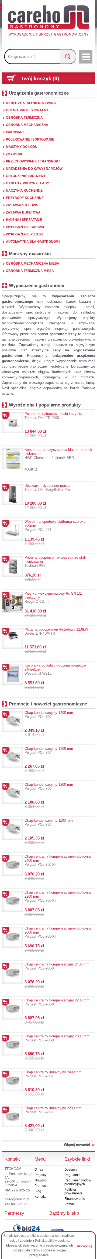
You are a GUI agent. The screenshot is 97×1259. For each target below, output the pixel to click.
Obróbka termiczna (24, 117)
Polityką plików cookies (52, 1241)
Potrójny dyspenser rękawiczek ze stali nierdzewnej (55, 561)
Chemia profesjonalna (27, 110)
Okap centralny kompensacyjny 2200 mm (57, 1002)
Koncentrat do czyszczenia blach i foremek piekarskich (58, 454)
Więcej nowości (77, 1145)
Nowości (40, 1180)
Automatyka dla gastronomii (33, 242)
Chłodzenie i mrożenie (26, 176)
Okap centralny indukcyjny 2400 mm (53, 1074)
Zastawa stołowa (22, 205)
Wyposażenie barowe (25, 227)
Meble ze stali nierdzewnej (31, 103)
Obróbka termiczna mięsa (30, 271)
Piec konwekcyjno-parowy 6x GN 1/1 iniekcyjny (53, 597)
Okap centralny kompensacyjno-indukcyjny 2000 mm (58, 932)
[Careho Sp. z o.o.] (48, 21)
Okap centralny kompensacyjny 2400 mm (57, 966)
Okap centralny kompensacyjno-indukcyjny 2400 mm (58, 860)
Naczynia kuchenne (24, 190)
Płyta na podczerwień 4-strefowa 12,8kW (56, 631)
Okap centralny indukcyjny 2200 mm (53, 1110)
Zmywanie (14, 154)
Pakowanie (16, 132)
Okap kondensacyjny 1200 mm (49, 786)
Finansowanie (74, 1199)
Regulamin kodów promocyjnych (77, 1182)
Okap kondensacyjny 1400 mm (49, 715)
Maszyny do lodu (21, 147)
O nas (38, 1169)
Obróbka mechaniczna (27, 125)
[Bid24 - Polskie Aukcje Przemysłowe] (26, 1228)
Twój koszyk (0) (40, 78)
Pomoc (69, 1204)
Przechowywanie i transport (33, 161)
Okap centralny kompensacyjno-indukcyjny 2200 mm (58, 896)
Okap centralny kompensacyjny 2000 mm (57, 1038)
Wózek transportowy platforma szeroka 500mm (55, 525)
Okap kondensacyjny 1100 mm (49, 822)
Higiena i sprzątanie (24, 220)
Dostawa (70, 1169)
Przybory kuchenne (25, 198)
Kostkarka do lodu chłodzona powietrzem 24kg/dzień (57, 669)
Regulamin (72, 1175)
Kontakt (40, 1196)
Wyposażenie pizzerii (24, 234)
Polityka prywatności (73, 1191)
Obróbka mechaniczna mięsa (32, 263)
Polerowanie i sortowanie (30, 139)
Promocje (41, 1186)
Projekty (40, 1175)
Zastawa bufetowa (23, 212)
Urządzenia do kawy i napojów (34, 169)
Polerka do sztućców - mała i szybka (53, 416)
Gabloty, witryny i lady (27, 183)
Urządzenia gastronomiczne (39, 93)
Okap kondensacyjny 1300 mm (49, 751)
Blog (37, 1191)
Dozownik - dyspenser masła (47, 488)
